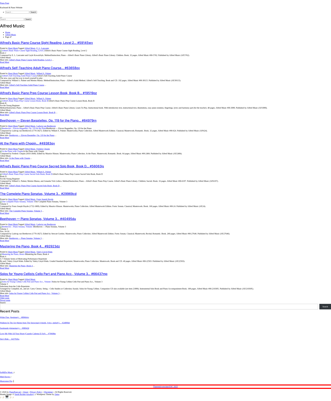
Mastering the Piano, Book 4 (21, 266)
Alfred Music (30, 48)
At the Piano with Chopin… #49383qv (27, 143)
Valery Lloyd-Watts (44, 252)
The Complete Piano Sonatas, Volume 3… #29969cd (38, 194)
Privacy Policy (36, 392)
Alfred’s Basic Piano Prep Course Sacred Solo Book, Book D (34, 186)
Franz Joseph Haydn (44, 199)
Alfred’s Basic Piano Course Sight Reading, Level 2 (30, 60)
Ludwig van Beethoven (46, 126)
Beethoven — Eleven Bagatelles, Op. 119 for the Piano (31, 135)
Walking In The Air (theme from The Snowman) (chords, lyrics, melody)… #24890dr (35, 323)
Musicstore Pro (6, 381)
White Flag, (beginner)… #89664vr (14, 317)
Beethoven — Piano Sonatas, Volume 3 (25, 238)
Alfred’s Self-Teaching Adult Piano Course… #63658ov (40, 68)
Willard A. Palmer (43, 73)
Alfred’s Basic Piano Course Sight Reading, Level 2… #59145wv (46, 43)
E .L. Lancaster (42, 48)
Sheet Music (13, 48)
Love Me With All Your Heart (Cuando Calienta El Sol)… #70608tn (28, 334)
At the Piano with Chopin (19, 158)
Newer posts (5, 300)
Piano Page (4, 3)
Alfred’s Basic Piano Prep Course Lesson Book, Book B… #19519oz (48, 93)
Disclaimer (48, 392)
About (25, 392)
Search (3, 303)
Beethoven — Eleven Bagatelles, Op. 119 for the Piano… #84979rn (48, 120)
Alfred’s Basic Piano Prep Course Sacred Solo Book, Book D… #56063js (52, 166)
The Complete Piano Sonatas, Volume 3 (25, 211)
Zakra (57, 394)
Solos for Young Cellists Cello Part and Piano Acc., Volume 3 (34, 293)
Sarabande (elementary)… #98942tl (14, 328)
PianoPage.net (15, 392)
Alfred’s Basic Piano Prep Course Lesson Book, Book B (32, 112)
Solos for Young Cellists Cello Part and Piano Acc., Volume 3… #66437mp (53, 274)
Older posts (4, 298)
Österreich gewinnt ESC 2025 (165, 386)
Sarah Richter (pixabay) (24, 394)
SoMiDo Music (6, 372)
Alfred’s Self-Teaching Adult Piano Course (26, 85)
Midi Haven (5, 377)
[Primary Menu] (1, 17)
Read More (4, 62)
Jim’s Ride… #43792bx (9, 339)
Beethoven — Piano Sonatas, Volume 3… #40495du (38, 219)
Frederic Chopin (43, 149)
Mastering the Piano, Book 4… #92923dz (30, 246)
